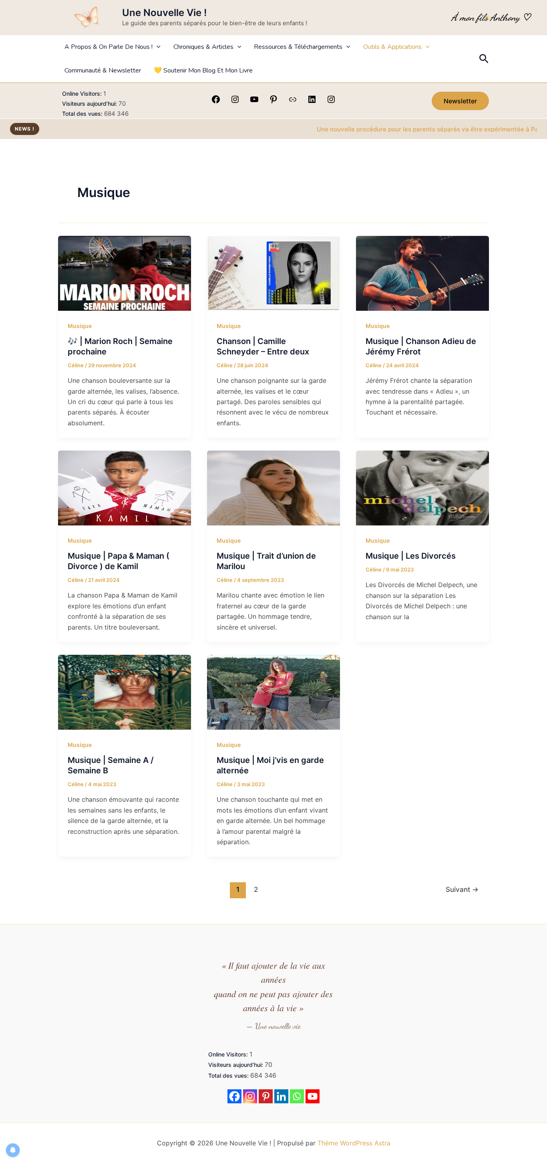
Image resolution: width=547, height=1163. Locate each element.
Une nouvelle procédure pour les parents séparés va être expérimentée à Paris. (403, 129)
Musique (80, 325)
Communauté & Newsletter (102, 70)
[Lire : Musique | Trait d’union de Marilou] (273, 487)
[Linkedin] (281, 1096)
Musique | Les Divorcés (411, 556)
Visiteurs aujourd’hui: (90, 103)
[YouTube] (254, 102)
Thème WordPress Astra (354, 1143)
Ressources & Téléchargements (298, 46)
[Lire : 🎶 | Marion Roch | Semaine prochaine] (124, 273)
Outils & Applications (392, 46)
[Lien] (293, 102)
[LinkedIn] (312, 102)
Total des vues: (83, 113)
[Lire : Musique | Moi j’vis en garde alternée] (273, 692)
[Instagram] (235, 102)
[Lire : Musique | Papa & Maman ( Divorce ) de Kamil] (124, 487)
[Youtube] (313, 1096)
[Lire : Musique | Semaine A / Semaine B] (124, 692)
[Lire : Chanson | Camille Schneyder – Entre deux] (273, 273)
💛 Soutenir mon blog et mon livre (203, 70)
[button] (157, 47)
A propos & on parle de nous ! (108, 46)
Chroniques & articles (203, 46)
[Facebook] (216, 102)
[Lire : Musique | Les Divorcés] (422, 487)
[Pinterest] (273, 102)
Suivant (462, 889)
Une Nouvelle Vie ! (164, 12)
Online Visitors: (82, 93)
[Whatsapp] (297, 1096)
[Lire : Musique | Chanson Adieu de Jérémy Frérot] (422, 273)
